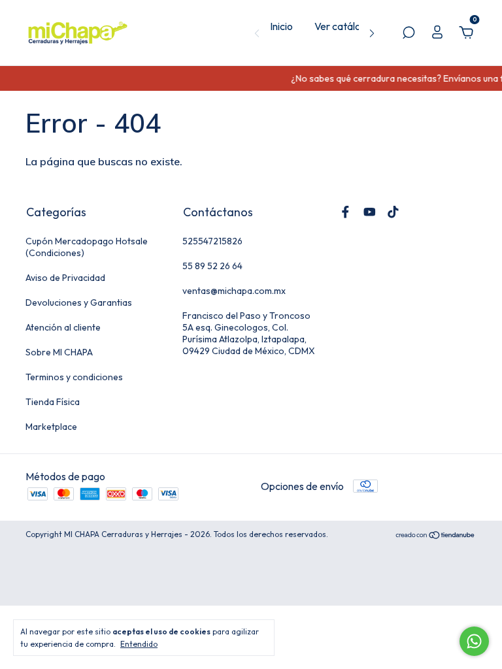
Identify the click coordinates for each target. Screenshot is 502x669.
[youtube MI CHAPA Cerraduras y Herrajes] (369, 212)
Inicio (281, 26)
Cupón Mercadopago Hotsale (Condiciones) (86, 247)
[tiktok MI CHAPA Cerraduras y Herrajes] (393, 212)
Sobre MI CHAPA (59, 352)
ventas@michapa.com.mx (234, 291)
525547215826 (212, 241)
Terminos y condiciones (74, 377)
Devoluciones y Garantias (78, 302)
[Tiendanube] (436, 535)
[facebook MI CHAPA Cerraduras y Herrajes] (345, 212)
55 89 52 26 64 (212, 266)
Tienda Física (52, 402)
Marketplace (51, 426)
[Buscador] (408, 33)
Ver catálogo (343, 26)
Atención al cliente (63, 327)
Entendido (139, 644)
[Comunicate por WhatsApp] (474, 641)
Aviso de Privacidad (65, 278)
